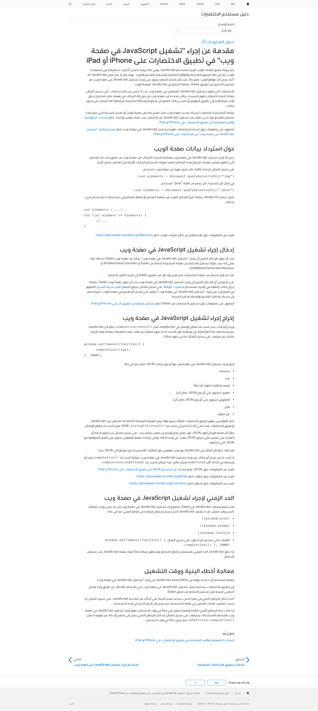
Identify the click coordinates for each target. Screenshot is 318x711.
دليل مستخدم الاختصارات (225, 14)
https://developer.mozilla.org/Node (162, 476)
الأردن (71, 704)
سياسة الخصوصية (184, 704)
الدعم (238, 693)
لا (195, 683)
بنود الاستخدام (167, 704)
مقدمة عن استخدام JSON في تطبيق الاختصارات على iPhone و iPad (142, 469)
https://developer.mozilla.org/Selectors (124, 234)
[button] (70, 4)
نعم (216, 683)
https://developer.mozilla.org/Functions (158, 483)
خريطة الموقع (151, 704)
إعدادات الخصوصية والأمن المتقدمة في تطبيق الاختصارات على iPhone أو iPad (184, 640)
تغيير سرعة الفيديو (109, 286)
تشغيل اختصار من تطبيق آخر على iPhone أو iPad (123, 303)
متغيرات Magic (174, 286)
